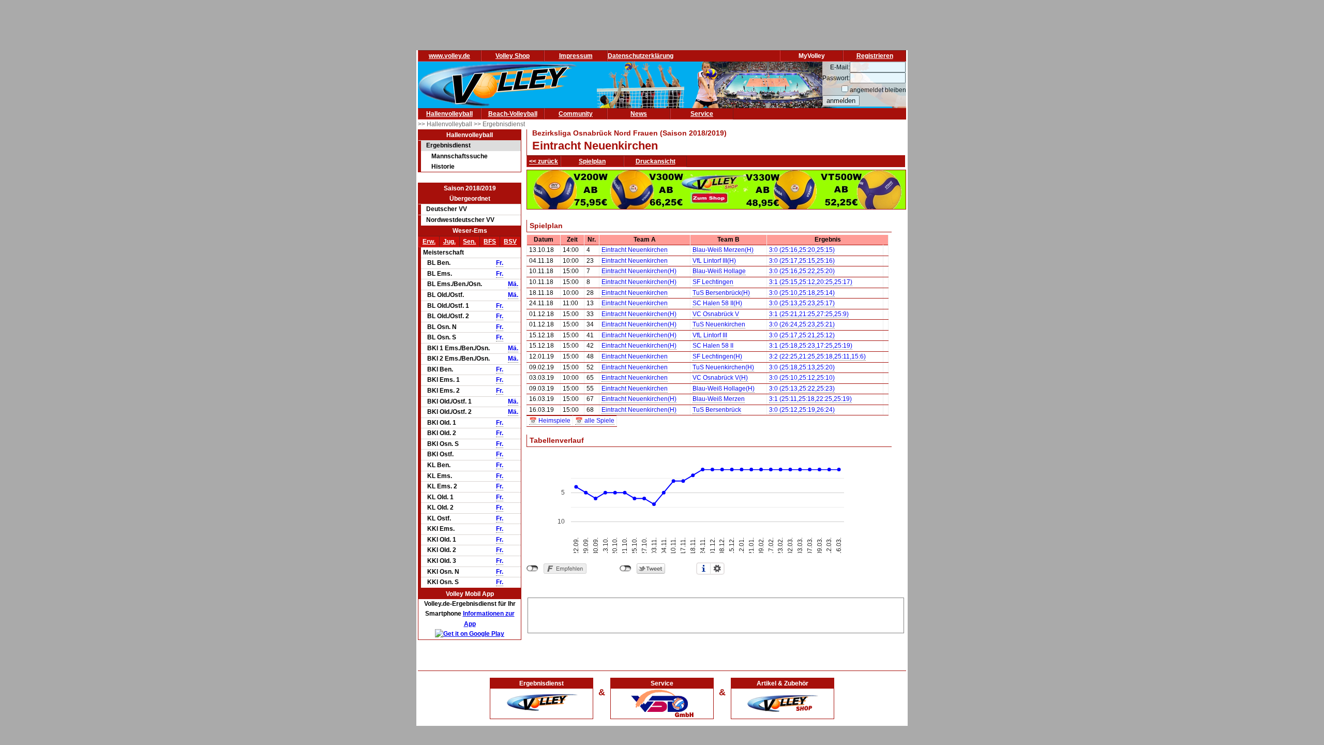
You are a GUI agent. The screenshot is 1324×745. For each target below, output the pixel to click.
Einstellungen (717, 568)
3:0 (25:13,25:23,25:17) (802, 303)
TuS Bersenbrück (717, 409)
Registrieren (874, 55)
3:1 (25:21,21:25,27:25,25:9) (809, 314)
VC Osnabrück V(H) (720, 377)
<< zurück (543, 161)
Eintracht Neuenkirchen (634, 250)
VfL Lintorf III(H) (714, 260)
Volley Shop (512, 55)
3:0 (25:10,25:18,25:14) (802, 292)
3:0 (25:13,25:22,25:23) (802, 388)
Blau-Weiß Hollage (719, 271)
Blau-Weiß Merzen (719, 399)
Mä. (513, 284)
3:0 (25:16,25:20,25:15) (802, 250)
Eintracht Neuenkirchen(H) (638, 271)
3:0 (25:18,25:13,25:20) (802, 367)
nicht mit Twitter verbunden (625, 568)
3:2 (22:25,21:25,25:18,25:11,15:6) (817, 356)
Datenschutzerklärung (640, 55)
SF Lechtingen (713, 282)
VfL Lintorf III (710, 335)
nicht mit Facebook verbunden (532, 568)
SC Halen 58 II (713, 345)
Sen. (469, 241)
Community (576, 113)
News (638, 113)
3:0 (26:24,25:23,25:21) (802, 324)
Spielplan (592, 161)
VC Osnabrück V (716, 314)
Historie (443, 166)
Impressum (576, 55)
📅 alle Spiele (594, 420)
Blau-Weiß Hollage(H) (724, 388)
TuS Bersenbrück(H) (721, 292)
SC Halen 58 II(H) (717, 303)
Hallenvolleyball (449, 113)
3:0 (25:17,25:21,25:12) (802, 335)
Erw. (429, 241)
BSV (510, 241)
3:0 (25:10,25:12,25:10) (802, 377)
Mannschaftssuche (459, 156)
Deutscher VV (446, 209)
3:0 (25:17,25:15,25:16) (802, 260)
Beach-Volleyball (512, 113)
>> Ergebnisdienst (499, 124)
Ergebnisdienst (448, 145)
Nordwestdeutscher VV (460, 220)
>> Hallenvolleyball (446, 124)
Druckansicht (655, 161)
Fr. (499, 262)
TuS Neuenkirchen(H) (723, 367)
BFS (490, 241)
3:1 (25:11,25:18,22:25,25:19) (810, 399)
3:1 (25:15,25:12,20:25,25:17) (810, 282)
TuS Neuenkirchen (719, 324)
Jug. (449, 241)
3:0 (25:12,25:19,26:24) (802, 409)
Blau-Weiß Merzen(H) (723, 250)
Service (701, 113)
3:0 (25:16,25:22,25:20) (802, 271)
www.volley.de (449, 55)
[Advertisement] (716, 613)
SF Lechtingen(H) (717, 356)
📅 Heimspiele (549, 420)
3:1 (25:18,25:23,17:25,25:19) (810, 345)
